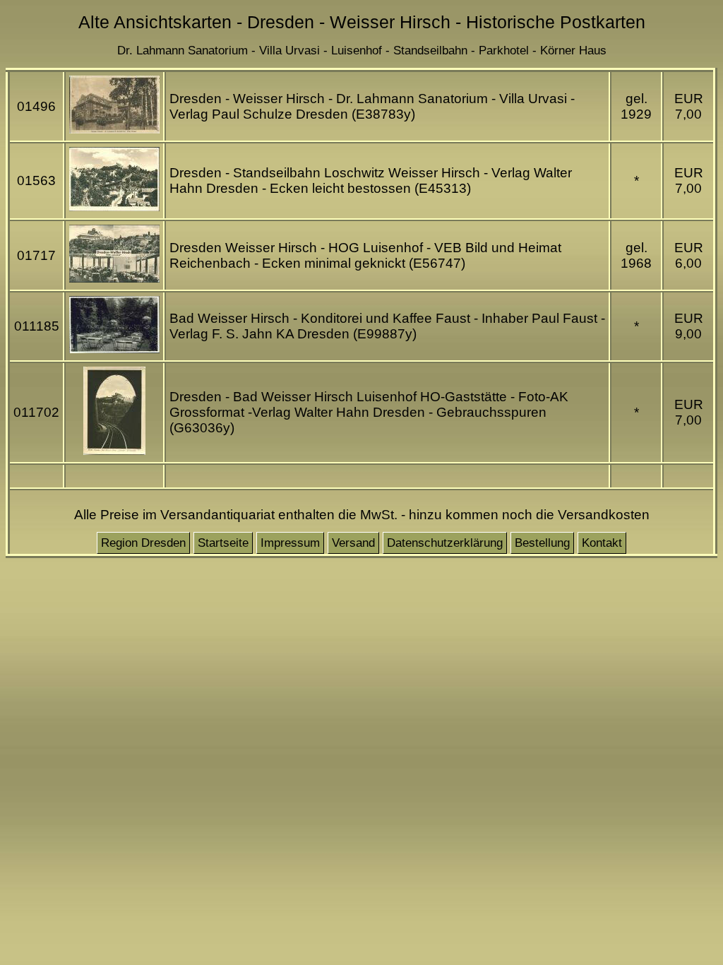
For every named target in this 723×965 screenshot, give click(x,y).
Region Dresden (143, 543)
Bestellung (542, 543)
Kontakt (602, 543)
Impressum (290, 543)
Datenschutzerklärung (445, 543)
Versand (353, 543)
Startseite (223, 543)
